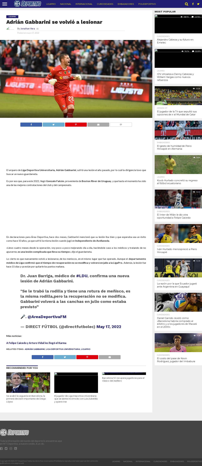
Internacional (84, 4)
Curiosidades (105, 4)
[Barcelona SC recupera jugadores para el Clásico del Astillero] (124, 372)
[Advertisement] (76, 153)
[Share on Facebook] (31, 123)
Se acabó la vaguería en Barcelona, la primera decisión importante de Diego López (26, 399)
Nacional (65, 4)
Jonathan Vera (27, 28)
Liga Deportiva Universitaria (63, 349)
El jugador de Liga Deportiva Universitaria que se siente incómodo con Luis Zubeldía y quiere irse (76, 399)
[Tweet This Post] (54, 123)
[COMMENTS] (121, 123)
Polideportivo (147, 4)
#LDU (81, 275)
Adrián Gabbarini (35, 349)
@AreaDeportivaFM (47, 316)
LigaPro (51, 4)
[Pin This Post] (76, 123)
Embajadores (126, 4)
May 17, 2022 (108, 326)
